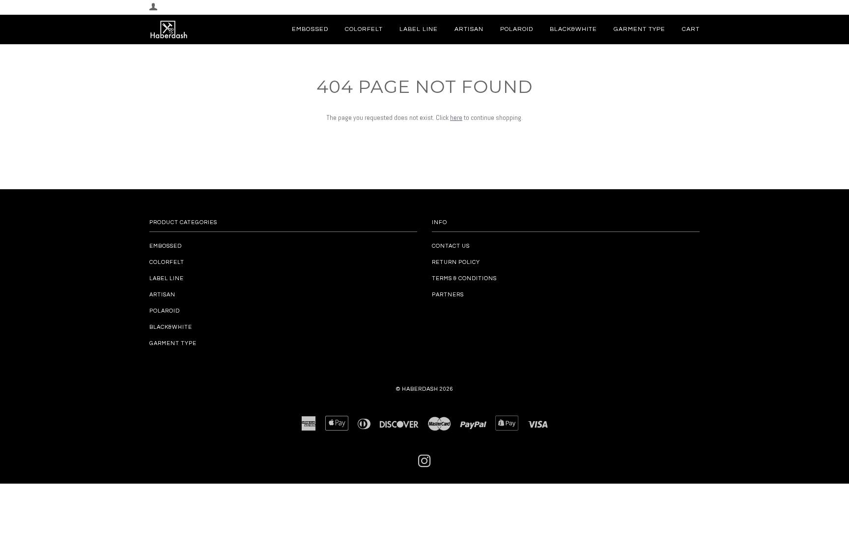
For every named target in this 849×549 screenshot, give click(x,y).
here (456, 117)
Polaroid (516, 29)
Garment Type (639, 29)
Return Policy (456, 262)
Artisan (468, 29)
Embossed (310, 29)
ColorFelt (364, 29)
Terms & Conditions (464, 278)
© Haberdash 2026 (424, 389)
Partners (448, 294)
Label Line (418, 29)
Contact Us (451, 246)
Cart (691, 29)
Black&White (573, 29)
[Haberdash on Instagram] (424, 464)
